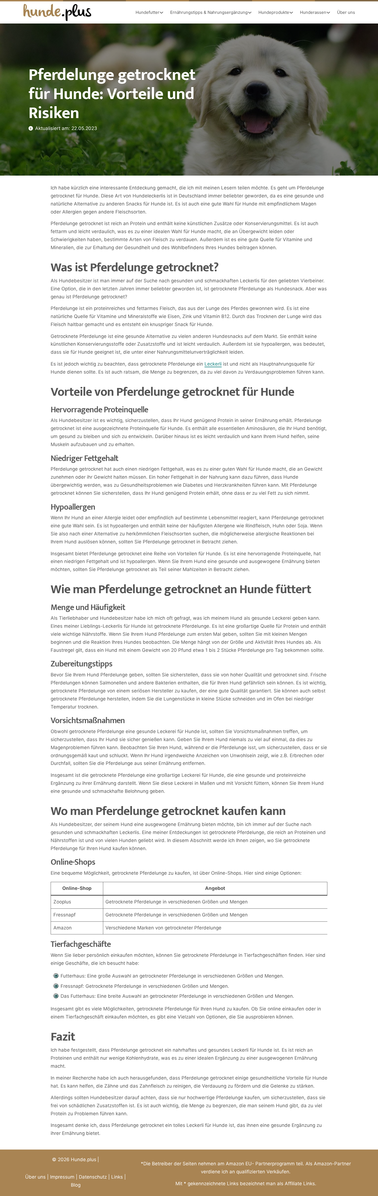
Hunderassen (313, 12)
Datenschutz (93, 1177)
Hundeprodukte (273, 12)
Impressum (62, 1177)
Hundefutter (147, 12)
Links (117, 1177)
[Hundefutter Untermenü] (161, 13)
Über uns (346, 12)
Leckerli (213, 364)
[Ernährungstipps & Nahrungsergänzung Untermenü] (250, 13)
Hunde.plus (83, 1159)
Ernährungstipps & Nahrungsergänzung (209, 12)
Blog (76, 1185)
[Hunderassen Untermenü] (328, 13)
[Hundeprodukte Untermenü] (291, 13)
